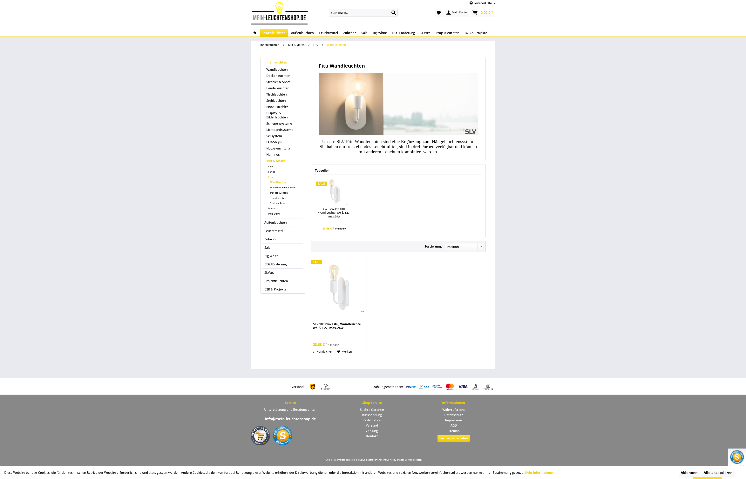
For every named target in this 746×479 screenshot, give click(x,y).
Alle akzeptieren (718, 472)
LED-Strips (274, 142)
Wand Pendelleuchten (282, 187)
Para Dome (274, 213)
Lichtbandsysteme (279, 130)
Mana (271, 208)
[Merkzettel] (439, 13)
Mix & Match (276, 161)
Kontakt (372, 436)
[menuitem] (363, 13)
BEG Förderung (275, 264)
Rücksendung (372, 415)
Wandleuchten (277, 69)
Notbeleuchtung (278, 148)
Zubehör (270, 239)
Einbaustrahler (277, 107)
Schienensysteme (279, 123)
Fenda (271, 171)
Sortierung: (433, 246)
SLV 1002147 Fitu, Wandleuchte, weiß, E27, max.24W (334, 212)
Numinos (273, 154)
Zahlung (372, 431)
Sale (267, 247)
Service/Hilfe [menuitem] (483, 3)
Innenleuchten (275, 62)
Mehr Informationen (539, 472)
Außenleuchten (275, 222)
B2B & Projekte (275, 289)
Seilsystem (274, 136)
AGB (454, 425)
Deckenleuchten (278, 76)
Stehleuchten (276, 100)
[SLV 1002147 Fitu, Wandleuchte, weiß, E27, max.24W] (334, 191)
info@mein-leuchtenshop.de (290, 418)
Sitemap (454, 431)
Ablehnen (689, 472)
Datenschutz (453, 415)
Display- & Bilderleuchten (277, 115)
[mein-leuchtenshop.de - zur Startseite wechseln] (281, 13)
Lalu (270, 166)
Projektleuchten (276, 281)
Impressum (453, 420)
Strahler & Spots (278, 82)
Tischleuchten (276, 94)
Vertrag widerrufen (453, 438)
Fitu (270, 177)
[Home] (255, 33)
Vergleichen (324, 351)
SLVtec (269, 272)
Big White (271, 256)
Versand (372, 425)
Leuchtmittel (273, 231)
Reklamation (372, 420)
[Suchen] (394, 13)
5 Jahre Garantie (372, 410)
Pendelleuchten (277, 88)
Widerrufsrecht (453, 410)
